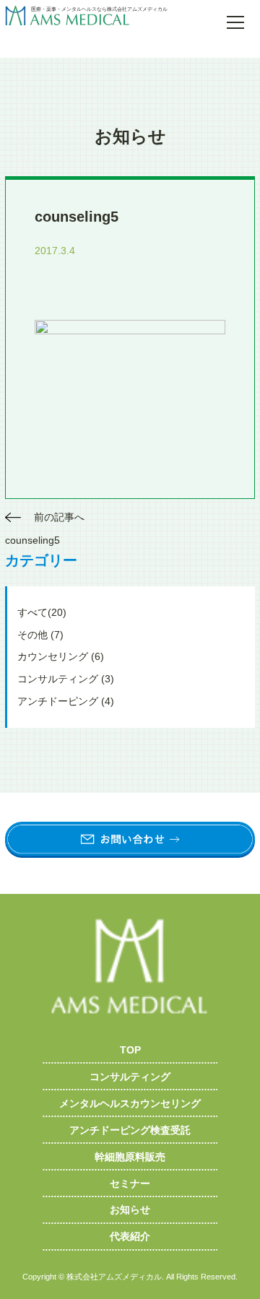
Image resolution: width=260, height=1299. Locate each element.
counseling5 (32, 540)
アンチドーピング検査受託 (130, 1130)
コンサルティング (65, 679)
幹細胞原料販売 (130, 1157)
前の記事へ (59, 517)
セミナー (130, 1183)
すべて (41, 612)
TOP (130, 1050)
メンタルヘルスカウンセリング (130, 1103)
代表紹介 (130, 1236)
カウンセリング (60, 656)
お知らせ (130, 1209)
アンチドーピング (65, 701)
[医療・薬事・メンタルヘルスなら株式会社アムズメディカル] (104, 17)
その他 (40, 634)
